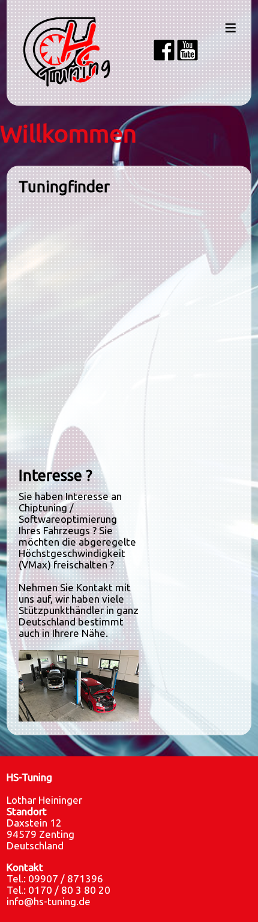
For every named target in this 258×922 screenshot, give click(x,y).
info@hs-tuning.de (49, 901)
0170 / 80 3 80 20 (69, 890)
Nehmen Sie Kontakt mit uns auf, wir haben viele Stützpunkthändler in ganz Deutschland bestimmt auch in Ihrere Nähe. (79, 610)
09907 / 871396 (65, 878)
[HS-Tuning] (79, 717)
